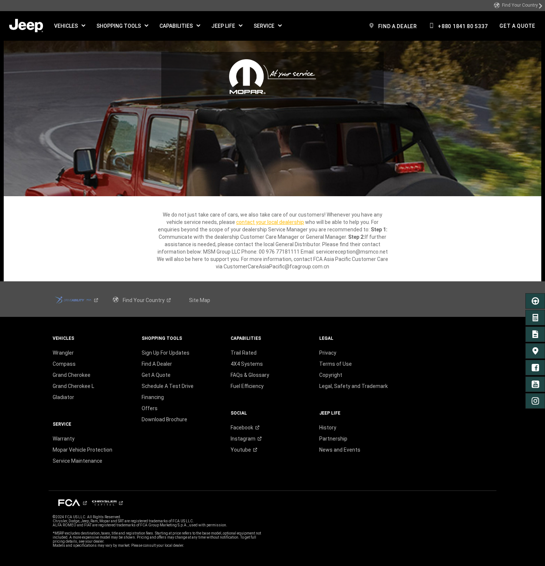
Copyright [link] (330, 375)
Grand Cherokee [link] (71, 375)
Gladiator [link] (63, 397)
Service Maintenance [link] (77, 461)
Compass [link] (64, 364)
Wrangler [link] (63, 353)
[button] (70, 26)
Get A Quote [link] (156, 375)
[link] (518, 5)
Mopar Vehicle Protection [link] (82, 450)
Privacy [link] (327, 353)
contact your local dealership (270, 222)
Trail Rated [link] (244, 353)
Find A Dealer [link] (157, 364)
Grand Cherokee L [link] (73, 386)
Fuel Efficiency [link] (247, 386)
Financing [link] (153, 397)
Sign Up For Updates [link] (165, 353)
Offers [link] (150, 408)
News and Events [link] (339, 450)
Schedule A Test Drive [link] (168, 386)
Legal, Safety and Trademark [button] (353, 386)
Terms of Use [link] (335, 364)
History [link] (327, 428)
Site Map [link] (199, 300)
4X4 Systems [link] (247, 364)
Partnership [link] (333, 439)
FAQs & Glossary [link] (250, 375)
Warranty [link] (64, 439)
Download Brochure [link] (164, 419)
